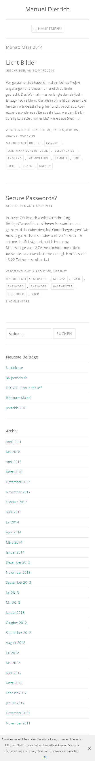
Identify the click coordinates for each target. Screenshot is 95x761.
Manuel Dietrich (47, 9)
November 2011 (18, 723)
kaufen (58, 130)
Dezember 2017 (18, 482)
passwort (38, 286)
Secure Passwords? (31, 198)
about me (43, 130)
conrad (52, 143)
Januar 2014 (15, 552)
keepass (59, 279)
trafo (27, 166)
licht (12, 166)
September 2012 (18, 632)
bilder (34, 143)
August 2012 (15, 642)
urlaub (12, 135)
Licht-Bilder (21, 62)
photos (72, 130)
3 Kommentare (17, 301)
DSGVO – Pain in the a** (24, 387)
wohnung (27, 135)
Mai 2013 (13, 602)
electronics (64, 151)
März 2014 (14, 542)
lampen (61, 158)
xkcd (35, 294)
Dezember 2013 (18, 562)
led (76, 158)
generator (37, 279)
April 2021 (13, 442)
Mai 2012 (13, 662)
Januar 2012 (15, 703)
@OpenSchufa (16, 378)
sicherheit (16, 294)
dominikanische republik (28, 151)
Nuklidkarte (14, 367)
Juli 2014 (12, 522)
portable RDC (16, 408)
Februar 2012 (16, 693)
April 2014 (13, 532)
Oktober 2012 (16, 622)
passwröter (62, 286)
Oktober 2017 (16, 502)
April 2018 (13, 461)
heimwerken (38, 158)
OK (44, 757)
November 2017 (18, 492)
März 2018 (14, 472)
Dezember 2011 (18, 713)
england (15, 158)
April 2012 (13, 673)
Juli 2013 (12, 592)
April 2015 (13, 512)
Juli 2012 (12, 653)
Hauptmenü (50, 28)
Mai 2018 (13, 451)
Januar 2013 (15, 612)
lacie (77, 279)
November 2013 (18, 572)
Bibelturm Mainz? (18, 397)
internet (60, 271)
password (16, 286)
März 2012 (14, 683)
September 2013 (18, 582)
